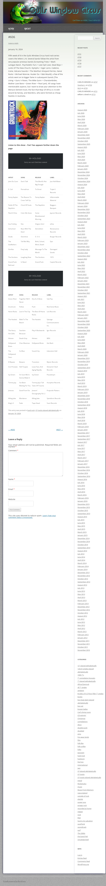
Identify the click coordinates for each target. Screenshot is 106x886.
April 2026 (81, 122)
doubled (81, 731)
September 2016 (84, 476)
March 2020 (82, 349)
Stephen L (81, 85)
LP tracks (81, 774)
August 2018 (82, 408)
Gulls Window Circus (64, 10)
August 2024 (82, 184)
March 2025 (82, 163)
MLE (79, 88)
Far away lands (83, 737)
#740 (79, 57)
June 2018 (81, 414)
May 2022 (81, 268)
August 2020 (82, 333)
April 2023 (81, 234)
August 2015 (82, 517)
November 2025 (84, 138)
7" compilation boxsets (86, 678)
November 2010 (84, 650)
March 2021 (82, 312)
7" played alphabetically (87, 681)
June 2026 (81, 116)
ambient (81, 690)
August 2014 (82, 551)
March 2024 (82, 200)
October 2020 (83, 327)
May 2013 (81, 594)
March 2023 (82, 237)
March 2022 (82, 274)
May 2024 (81, 194)
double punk (82, 728)
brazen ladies (83, 709)
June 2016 (81, 485)
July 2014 (81, 554)
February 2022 (83, 277)
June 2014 (81, 557)
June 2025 (81, 153)
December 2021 (83, 284)
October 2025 (83, 141)
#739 (79, 60)
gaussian (81, 752)
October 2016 (83, 473)
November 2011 (84, 644)
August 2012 (82, 616)
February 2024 (83, 203)
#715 (93, 94)
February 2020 (83, 352)
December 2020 (83, 321)
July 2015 (81, 520)
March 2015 (82, 532)
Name (11, 479)
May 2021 (81, 305)
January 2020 (82, 355)
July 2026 (81, 113)
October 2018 (83, 402)
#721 (95, 91)
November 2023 (84, 212)
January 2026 (82, 132)
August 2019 (82, 371)
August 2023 (82, 222)
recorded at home (84, 808)
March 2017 (82, 458)
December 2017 (83, 433)
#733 (90, 85)
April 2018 (81, 420)
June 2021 (81, 302)
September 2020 (84, 330)
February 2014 (83, 566)
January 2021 (82, 318)
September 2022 (84, 256)
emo (79, 734)
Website (11, 499)
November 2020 (84, 324)
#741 (79, 54)
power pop (82, 802)
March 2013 (82, 600)
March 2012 (82, 631)
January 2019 (82, 392)
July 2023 (81, 225)
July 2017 (81, 445)
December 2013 (83, 572)
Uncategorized (83, 839)
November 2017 (84, 436)
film (79, 740)
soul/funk (81, 824)
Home (11, 29)
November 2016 (84, 470)
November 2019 (84, 361)
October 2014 (83, 544)
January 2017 (82, 464)
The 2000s (81, 833)
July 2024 (81, 187)
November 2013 (84, 575)
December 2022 (83, 246)
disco (80, 725)
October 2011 (83, 647)
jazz (79, 768)
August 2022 (82, 259)
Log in (80, 855)
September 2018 (84, 405)
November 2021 (84, 287)
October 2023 (83, 215)
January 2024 (82, 206)
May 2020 (81, 343)
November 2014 (84, 541)
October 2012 (83, 613)
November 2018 (84, 399)
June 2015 (81, 523)
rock (79, 815)
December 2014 (83, 538)
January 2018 (82, 430)
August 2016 (82, 479)
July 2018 (81, 411)
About (27, 29)
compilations (83, 721)
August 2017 (82, 442)
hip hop (81, 762)
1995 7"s (81, 675)
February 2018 (83, 426)
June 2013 (81, 591)
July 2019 (81, 374)
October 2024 (83, 178)
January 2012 (82, 638)
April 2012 (81, 628)
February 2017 (83, 461)
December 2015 (83, 504)
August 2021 (82, 296)
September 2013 (84, 582)
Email (11, 489)
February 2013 (83, 603)
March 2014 (82, 563)
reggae (80, 811)
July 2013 (81, 588)
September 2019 (84, 367)
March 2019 (82, 386)
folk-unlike (82, 746)
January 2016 (82, 501)
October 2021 (83, 290)
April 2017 (81, 454)
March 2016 (82, 495)
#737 (79, 66)
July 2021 (81, 299)
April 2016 (81, 492)
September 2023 (84, 218)
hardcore (81, 759)
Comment (13, 450)
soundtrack (82, 827)
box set (80, 706)
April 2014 (81, 560)
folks (79, 749)
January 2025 (82, 169)
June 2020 (81, 340)
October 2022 (83, 253)
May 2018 (81, 417)
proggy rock (82, 805)
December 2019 (83, 358)
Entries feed (82, 858)
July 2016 (81, 482)
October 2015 (83, 510)
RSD (79, 818)
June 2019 (81, 377)
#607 (59, 429)
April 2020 (81, 346)
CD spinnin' (82, 715)
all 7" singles (82, 687)
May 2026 (81, 119)
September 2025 (84, 144)
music (80, 787)
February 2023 (83, 240)
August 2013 (82, 585)
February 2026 (83, 128)
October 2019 (83, 364)
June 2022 (81, 265)
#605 (11, 429)
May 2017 (81, 451)
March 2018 (82, 423)
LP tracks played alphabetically (47, 410)
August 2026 (82, 110)
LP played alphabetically (87, 771)
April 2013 (81, 597)
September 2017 (84, 439)
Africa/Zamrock (83, 684)
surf (79, 830)
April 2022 (81, 271)
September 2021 (84, 293)
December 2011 (83, 641)
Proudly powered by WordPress (14, 881)
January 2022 (82, 281)
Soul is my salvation (85, 821)
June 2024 (81, 191)
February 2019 (83, 389)
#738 (79, 63)
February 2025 (83, 166)
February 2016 (83, 498)
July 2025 (81, 150)
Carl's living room (84, 712)
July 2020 (81, 336)
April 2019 (81, 383)
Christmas (81, 718)
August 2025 (82, 147)
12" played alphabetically (87, 666)
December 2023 (83, 209)
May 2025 (81, 156)
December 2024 (83, 172)
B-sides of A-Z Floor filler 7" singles (90, 693)
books (80, 697)
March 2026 (82, 125)
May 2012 (81, 625)
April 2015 (81, 529)
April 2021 (81, 308)
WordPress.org (83, 864)
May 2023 (81, 231)
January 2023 (82, 243)
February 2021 (83, 315)
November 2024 (84, 175)
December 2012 (83, 607)
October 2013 (83, 579)
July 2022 (81, 262)
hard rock (31, 410)
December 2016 (83, 467)
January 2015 (82, 535)
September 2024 (84, 181)
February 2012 (83, 634)
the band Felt (83, 836)
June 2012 (81, 622)
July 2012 (81, 619)
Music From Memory (86, 790)
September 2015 (84, 513)
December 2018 (83, 395)
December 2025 (83, 135)
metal (80, 780)
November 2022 (84, 250)
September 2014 (84, 548)
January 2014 (82, 569)
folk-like (81, 743)
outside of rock (83, 796)
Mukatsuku (82, 784)
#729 (86, 88)
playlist (80, 799)
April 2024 (81, 197)
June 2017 (81, 448)
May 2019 (81, 380)
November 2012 (84, 610)
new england (82, 793)
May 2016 (81, 489)
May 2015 (81, 526)
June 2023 (81, 228)
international (83, 765)
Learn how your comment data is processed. (32, 516)
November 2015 (84, 507)
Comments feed (84, 861)
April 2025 (81, 159)
